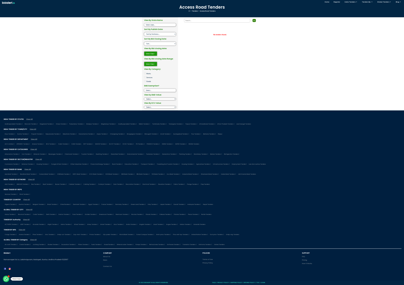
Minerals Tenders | (40, 154)
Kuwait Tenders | (179, 204)
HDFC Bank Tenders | (80, 174)
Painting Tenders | (185, 154)
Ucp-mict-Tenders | (80, 234)
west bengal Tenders (243, 124)
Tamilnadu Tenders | (159, 124)
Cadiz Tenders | (38, 214)
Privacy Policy (208, 263)
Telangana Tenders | (176, 124)
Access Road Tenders (207, 11)
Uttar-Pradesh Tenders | (225, 124)
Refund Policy (249, 282)
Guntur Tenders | (23, 134)
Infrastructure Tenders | (221, 164)
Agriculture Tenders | (203, 164)
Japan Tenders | (165, 204)
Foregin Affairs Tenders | (59, 164)
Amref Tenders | (106, 224)
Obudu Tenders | (151, 214)
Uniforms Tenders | (205, 244)
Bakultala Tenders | (69, 134)
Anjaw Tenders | (102, 134)
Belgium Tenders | (39, 204)
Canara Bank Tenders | (47, 174)
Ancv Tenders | (119, 224)
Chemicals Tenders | (72, 154)
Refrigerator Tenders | (231, 154)
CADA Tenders (76, 144)
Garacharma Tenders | (87, 134)
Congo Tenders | (11, 234)
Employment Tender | (239, 164)
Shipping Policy (236, 282)
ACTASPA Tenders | (11, 224)
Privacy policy (223, 282)
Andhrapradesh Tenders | (14, 124)
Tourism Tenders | (87, 154)
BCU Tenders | (51, 144)
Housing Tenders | (43, 164)
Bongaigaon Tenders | (134, 134)
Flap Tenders (205, 184)
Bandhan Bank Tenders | (28, 174)
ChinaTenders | (65, 204)
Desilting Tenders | (102, 154)
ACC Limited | (9, 144)
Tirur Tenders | (196, 134)
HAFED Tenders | (180, 144)
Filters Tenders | (83, 244)
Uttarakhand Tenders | (207, 124)
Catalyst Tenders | (104, 184)
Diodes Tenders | (53, 244)
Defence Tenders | (28, 164)
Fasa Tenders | (77, 214)
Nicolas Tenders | (137, 214)
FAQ (303, 256)
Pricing (304, 260)
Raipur (220, 134)
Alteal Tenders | (79, 224)
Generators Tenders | (169, 154)
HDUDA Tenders (194, 144)
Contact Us (107, 266)
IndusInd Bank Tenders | (190, 174)
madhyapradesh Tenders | (127, 124)
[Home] (189, 11)
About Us (106, 256)
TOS (257, 282)
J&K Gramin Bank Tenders (247, 174)
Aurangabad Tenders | (181, 134)
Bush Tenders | (48, 184)
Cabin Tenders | (63, 144)
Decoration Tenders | (133, 184)
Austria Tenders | (25, 204)
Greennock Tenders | (106, 214)
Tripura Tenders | (191, 124)
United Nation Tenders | (199, 234)
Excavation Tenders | (68, 244)
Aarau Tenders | (10, 214)
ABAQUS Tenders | (23, 184)
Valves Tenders (219, 244)
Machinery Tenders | (201, 154)
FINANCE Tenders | (153, 144)
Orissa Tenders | (61, 124)
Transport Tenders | (148, 164)
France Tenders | (107, 204)
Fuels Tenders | (96, 244)
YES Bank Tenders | (158, 174)
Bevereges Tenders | (56, 154)
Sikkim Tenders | (144, 124)
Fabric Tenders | (179, 184)
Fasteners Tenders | (153, 154)
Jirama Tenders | (25, 234)
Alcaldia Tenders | (39, 224)
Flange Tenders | (193, 184)
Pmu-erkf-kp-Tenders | (181, 234)
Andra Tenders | (131, 224)
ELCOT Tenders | (115, 144)
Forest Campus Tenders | (145, 234)
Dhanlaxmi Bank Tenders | (210, 174)
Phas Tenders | (38, 234)
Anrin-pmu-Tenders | (163, 234)
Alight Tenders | (53, 224)
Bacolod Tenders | (24, 214)
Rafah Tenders (206, 214)
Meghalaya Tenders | (108, 124)
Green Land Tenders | (138, 204)
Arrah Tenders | (165, 134)
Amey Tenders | (92, 224)
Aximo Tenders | (66, 224)
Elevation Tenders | (164, 184)
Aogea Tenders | (172, 224)
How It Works (307, 263)
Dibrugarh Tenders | (151, 134)
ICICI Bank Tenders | (96, 174)
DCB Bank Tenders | (112, 174)
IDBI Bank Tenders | (127, 174)
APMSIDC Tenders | (23, 144)
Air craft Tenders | (11, 244)
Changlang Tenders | (117, 134)
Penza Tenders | (193, 214)
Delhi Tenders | (51, 214)
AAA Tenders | (10, 184)
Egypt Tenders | (93, 204)
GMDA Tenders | (167, 144)
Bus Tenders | (36, 184)
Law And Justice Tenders (257, 164)
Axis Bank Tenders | (11, 174)
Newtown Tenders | (122, 214)
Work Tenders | (24, 194)
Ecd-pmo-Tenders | (217, 234)
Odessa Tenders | (165, 214)
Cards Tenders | (25, 244)
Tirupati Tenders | (37, 134)
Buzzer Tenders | (61, 184)
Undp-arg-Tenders (232, 234)
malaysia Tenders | (194, 204)
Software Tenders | (173, 244)
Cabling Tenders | (89, 184)
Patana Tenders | (180, 214)
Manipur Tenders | (92, 124)
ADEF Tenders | (25, 224)
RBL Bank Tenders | (143, 174)
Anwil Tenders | (158, 224)
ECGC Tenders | (128, 144)
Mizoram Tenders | (31, 124)
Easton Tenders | (64, 214)
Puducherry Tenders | (76, 124)
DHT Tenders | (88, 144)
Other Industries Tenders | (79, 164)
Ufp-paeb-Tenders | (110, 234)
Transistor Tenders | (190, 244)
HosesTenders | (109, 244)
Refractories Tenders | (157, 244)
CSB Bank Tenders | (64, 174)
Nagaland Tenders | (47, 124)
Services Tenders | (11, 194)
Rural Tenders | (117, 164)
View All (29, 119)
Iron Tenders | (26, 154)
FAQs (214, 282)
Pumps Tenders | (141, 244)
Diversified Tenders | (118, 154)
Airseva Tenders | (38, 144)
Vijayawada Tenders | (53, 134)
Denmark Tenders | (79, 204)
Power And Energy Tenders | (100, 164)
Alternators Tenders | (12, 154)
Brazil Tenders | (52, 204)
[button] (6, 279)
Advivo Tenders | (185, 224)
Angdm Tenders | (145, 224)
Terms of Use (208, 259)
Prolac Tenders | (95, 234)
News (105, 260)
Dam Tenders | (118, 184)
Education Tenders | (132, 164)
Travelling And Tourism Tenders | (168, 164)
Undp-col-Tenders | (64, 234)
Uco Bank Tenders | (173, 174)
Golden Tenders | (91, 214)
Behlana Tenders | (209, 134)
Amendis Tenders (199, 224)
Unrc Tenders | (50, 234)
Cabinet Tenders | (75, 184)
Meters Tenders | (216, 154)
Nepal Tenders (208, 204)
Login (263, 282)
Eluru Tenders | (10, 134)
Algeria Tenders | (11, 204)
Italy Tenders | (153, 204)
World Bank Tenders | (126, 234)
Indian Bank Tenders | (228, 174)
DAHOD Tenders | (101, 144)
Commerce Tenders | (12, 164)
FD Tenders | (140, 144)
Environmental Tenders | (135, 154)
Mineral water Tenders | (125, 244)
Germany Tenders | (122, 204)
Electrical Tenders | (149, 184)
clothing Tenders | (39, 244)
